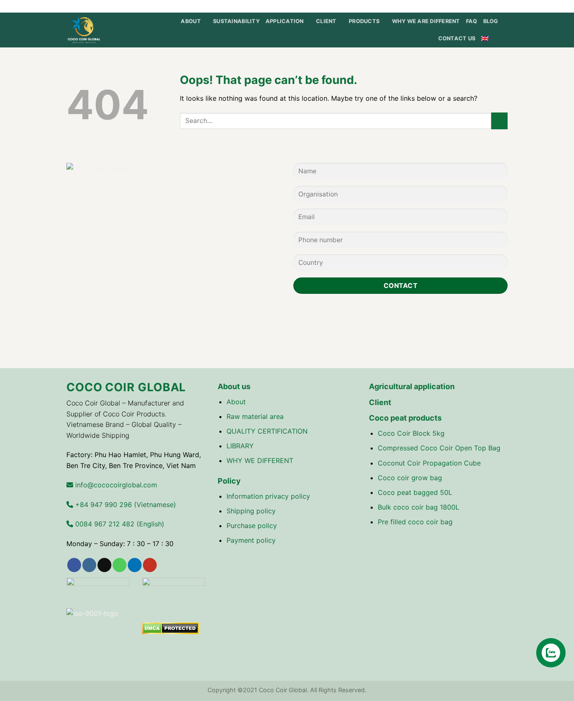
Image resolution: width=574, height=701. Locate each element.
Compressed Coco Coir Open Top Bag (439, 448)
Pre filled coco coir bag (415, 522)
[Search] (504, 39)
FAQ (471, 21)
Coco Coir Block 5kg (411, 433)
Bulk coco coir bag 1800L (418, 507)
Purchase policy (251, 525)
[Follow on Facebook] (447, 6)
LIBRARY (240, 446)
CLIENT (326, 21)
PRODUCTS (364, 21)
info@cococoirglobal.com (115, 485)
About (236, 402)
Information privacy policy (268, 496)
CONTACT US (457, 38)
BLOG (490, 21)
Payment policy (251, 540)
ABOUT (190, 21)
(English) (118, 524)
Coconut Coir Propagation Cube (429, 463)
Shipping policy (251, 511)
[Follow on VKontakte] (503, 6)
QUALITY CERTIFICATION (267, 431)
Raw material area (255, 416)
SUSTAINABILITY (236, 21)
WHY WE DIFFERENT (259, 460)
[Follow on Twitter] (463, 6)
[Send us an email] (471, 6)
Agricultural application (412, 386)
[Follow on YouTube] (495, 6)
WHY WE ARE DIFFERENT (426, 21)
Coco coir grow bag (410, 477)
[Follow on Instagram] (455, 6)
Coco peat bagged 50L (415, 492)
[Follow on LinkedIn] (487, 6)
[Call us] (479, 6)
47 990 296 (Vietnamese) (124, 504)
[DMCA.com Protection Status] (170, 627)
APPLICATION (285, 21)
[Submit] (499, 120)
